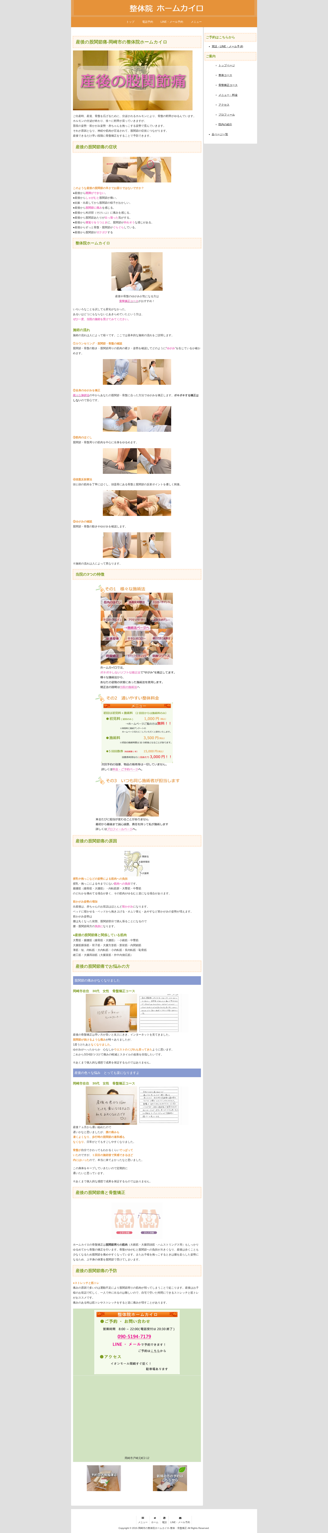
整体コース (225, 75)
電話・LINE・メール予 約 (227, 46)
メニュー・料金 (228, 95)
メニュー (143, 1522)
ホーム (154, 1522)
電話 (164, 1522)
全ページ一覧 (220, 134)
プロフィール (226, 114)
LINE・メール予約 (180, 1522)
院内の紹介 (225, 124)
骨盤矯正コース (228, 85)
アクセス (223, 104)
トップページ (226, 65)
